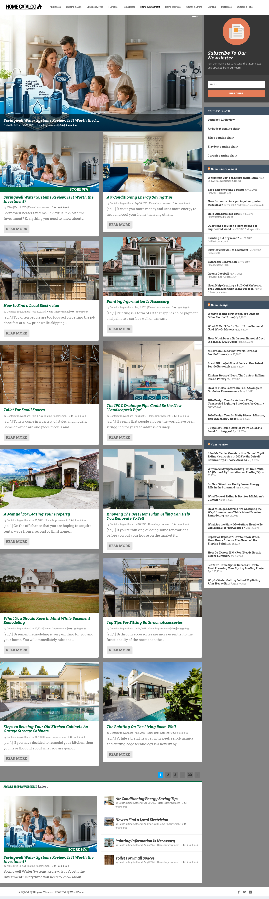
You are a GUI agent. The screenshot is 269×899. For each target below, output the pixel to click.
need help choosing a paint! (226, 189)
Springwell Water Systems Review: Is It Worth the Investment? (49, 199)
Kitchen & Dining (194, 6)
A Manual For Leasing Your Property (37, 514)
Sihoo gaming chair (221, 137)
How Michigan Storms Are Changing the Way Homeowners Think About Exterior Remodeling (235, 512)
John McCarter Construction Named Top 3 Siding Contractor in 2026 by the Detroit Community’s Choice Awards (236, 456)
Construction (220, 444)
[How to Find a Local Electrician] (49, 270)
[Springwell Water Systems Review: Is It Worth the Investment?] (49, 162)
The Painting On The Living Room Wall (141, 726)
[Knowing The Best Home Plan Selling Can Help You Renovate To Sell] (152, 478)
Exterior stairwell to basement (228, 250)
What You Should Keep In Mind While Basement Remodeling (47, 620)
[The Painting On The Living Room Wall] (152, 691)
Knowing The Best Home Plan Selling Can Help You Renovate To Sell (148, 516)
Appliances (55, 6)
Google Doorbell (218, 273)
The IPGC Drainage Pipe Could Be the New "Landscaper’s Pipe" (144, 407)
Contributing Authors (18, 311)
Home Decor (129, 6)
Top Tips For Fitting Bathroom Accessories (145, 622)
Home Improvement (150, 6)
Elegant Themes (43, 892)
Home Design (220, 305)
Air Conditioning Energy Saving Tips (140, 197)
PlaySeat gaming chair (223, 146)
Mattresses (226, 6)
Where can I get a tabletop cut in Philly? (234, 177)
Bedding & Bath (73, 6)
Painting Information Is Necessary (138, 301)
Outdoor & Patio (245, 6)
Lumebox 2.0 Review (221, 119)
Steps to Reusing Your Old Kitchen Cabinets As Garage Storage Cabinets (46, 728)
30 (190, 775)
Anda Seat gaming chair (224, 128)
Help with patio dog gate (224, 213)
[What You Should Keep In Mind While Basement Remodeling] (49, 583)
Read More (16, 229)
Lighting (212, 6)
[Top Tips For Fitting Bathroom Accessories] (152, 587)
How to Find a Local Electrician (31, 305)
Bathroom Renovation (222, 261)
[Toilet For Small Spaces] (49, 374)
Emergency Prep (95, 6)
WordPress (77, 892)
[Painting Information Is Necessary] (152, 266)
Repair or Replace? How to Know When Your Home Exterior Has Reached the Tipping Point (234, 540)
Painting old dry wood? (223, 238)
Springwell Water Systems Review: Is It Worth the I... (51, 120)
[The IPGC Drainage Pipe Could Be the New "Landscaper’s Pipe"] (152, 370)
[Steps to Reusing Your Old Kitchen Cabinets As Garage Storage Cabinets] (49, 691)
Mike (17, 125)
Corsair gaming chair (222, 155)
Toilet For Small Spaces (24, 409)
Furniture (113, 6)
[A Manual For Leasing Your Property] (49, 478)
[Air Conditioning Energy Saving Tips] (152, 162)
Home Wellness (172, 6)
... (183, 775)
